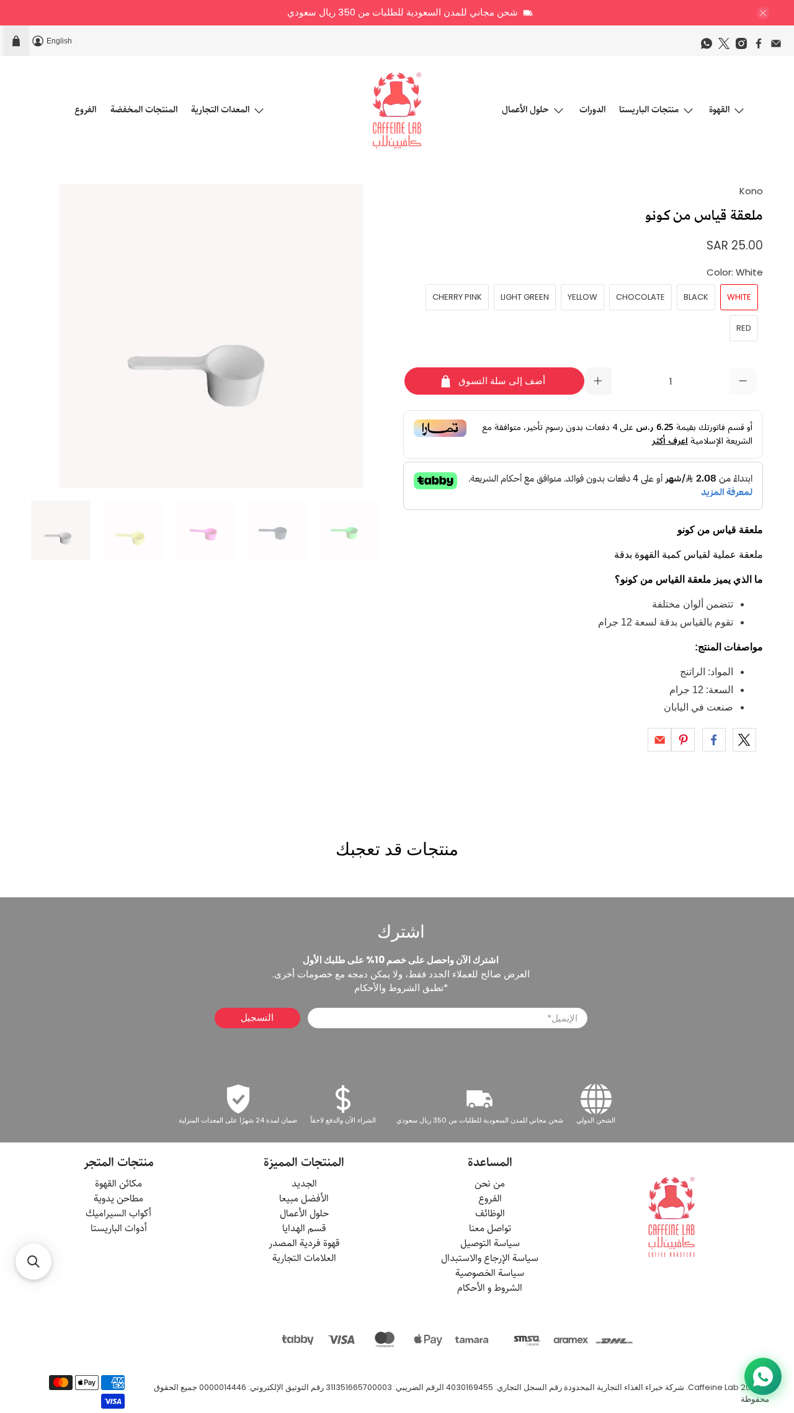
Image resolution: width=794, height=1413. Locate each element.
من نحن (490, 1183)
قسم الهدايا (304, 1228)
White (739, 297)
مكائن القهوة (118, 1183)
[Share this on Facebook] (714, 739)
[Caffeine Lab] (397, 110)
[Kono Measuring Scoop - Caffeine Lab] (211, 336)
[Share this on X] (744, 739)
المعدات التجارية (220, 109)
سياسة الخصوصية (489, 1273)
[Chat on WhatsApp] (763, 1376)
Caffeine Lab (713, 1387)
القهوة (719, 109)
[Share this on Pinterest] (683, 739)
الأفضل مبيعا (304, 1198)
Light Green (525, 297)
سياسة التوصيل (490, 1243)
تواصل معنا (490, 1228)
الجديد (304, 1183)
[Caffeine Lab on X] (727, 46)
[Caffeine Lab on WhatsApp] (709, 46)
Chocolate (640, 297)
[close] (763, 13)
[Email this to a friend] (659, 739)
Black (696, 297)
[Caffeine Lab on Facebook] (761, 46)
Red (743, 328)
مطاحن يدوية (118, 1198)
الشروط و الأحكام (489, 1288)
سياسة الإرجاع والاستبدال (489, 1258)
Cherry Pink (457, 297)
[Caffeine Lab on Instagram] (744, 46)
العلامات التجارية (304, 1258)
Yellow (582, 297)
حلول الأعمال (525, 109)
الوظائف (490, 1213)
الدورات (592, 109)
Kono (751, 190)
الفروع (85, 109)
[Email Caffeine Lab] (779, 46)
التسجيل (257, 1017)
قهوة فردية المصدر (304, 1243)
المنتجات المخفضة (143, 109)
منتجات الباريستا (649, 109)
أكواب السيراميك (118, 1213)
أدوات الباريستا (119, 1228)
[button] (33, 1262)
